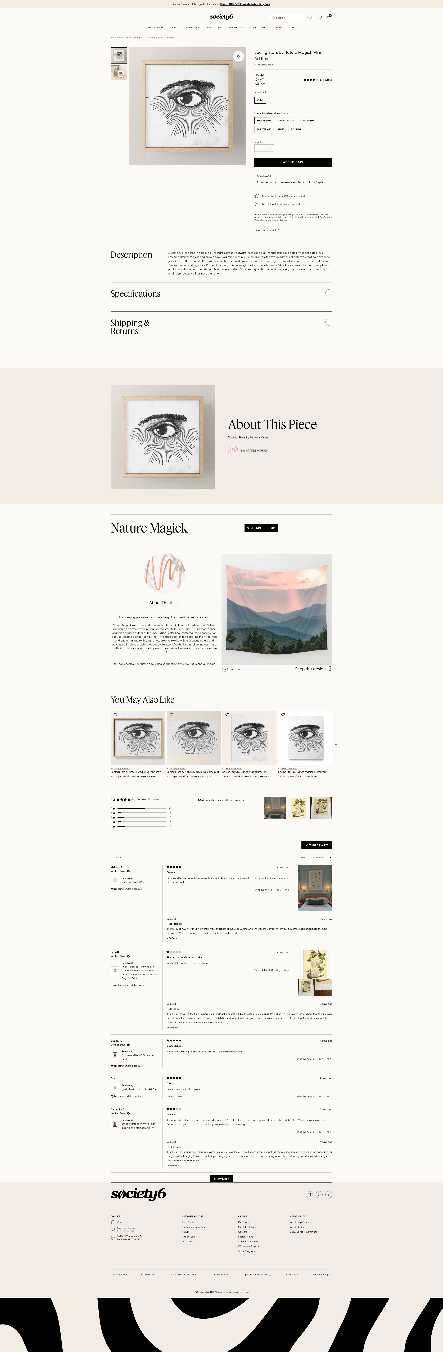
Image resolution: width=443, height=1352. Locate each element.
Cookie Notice (148, 1274)
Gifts (265, 27)
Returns (186, 1231)
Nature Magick (265, 64)
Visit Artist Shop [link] (261, 528)
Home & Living (214, 27)
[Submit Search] (273, 17)
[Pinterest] (319, 1194)
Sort (303, 857)
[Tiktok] (328, 1194)
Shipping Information (193, 1227)
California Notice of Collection (183, 1274)
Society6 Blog (245, 1236)
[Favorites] (320, 17)
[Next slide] (336, 747)
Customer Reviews (248, 1241)
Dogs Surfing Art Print (133, 881)
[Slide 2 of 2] (119, 72)
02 (232, 669)
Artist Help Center (300, 1222)
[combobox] (288, 17)
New (173, 27)
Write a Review (320, 846)
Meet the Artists (247, 1227)
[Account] (311, 17)
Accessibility (292, 1274)
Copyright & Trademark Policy (256, 1274)
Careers (242, 1231)
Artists (252, 27)
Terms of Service (220, 1274)
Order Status (189, 1236)
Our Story (243, 1222)
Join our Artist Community (304, 1231)
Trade (292, 27)
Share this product (265, 230)
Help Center (188, 1222)
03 (239, 669)
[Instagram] (309, 1194)
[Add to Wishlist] (116, 714)
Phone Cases (235, 27)
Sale (278, 27)
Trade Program (246, 1251)
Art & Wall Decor (191, 27)
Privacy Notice (119, 1274)
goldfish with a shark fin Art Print (139, 1089)
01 (225, 669)
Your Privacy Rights (321, 1274)
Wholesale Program (249, 1246)
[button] (318, 79)
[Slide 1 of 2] (119, 55)
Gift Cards (188, 1241)
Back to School (156, 27)
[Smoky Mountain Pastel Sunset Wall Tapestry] (277, 609)
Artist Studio (297, 1227)
